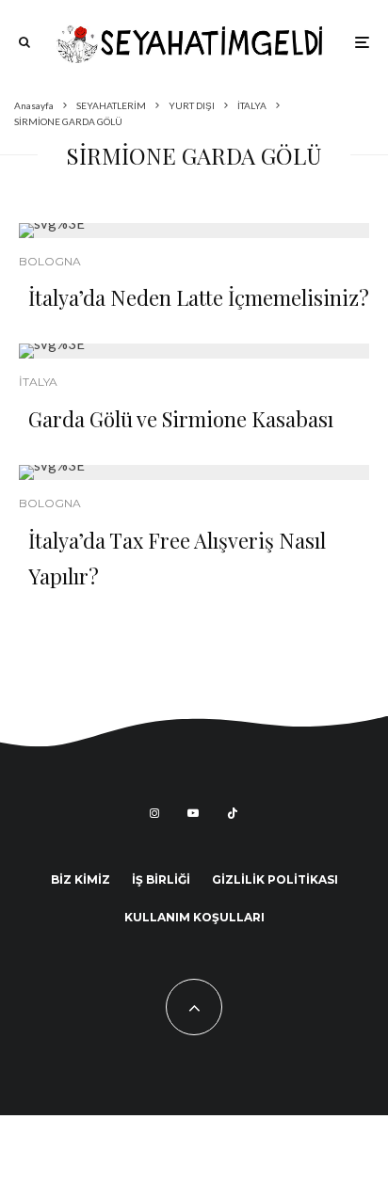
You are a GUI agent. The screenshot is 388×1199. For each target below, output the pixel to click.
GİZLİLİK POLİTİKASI (275, 879)
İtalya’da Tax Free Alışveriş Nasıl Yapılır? (177, 558)
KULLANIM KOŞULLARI (194, 917)
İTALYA (38, 382)
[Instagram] (154, 813)
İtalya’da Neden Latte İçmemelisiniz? (198, 297)
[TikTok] (232, 813)
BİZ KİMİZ (80, 879)
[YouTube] (193, 813)
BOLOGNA (50, 261)
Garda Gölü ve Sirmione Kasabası (180, 419)
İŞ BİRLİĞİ (161, 879)
